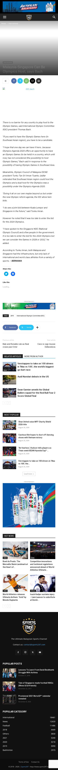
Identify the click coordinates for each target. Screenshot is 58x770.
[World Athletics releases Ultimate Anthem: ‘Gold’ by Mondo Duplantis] (15, 583)
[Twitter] (20, 81)
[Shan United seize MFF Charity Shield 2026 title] (9, 425)
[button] (4, 17)
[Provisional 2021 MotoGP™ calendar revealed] (9, 699)
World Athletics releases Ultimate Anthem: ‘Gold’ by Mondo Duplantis (14, 597)
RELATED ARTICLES (12, 356)
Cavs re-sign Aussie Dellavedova (46, 345)
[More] (37, 327)
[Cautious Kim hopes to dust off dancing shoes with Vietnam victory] (9, 438)
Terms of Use (24, 762)
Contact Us (35, 762)
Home (3, 23)
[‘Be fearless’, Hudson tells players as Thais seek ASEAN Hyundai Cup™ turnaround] (9, 451)
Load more (28, 474)
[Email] (32, 81)
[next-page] (8, 403)
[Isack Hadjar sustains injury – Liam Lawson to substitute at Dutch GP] (42, 583)
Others (33, 591)
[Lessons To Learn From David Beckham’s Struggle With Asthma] (9, 673)
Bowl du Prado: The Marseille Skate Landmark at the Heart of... (15, 564)
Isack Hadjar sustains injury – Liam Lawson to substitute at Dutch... (42, 597)
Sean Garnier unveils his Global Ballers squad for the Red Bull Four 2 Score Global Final (36, 392)
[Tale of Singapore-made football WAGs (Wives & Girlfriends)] (9, 686)
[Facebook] (14, 81)
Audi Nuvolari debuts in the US (33, 376)
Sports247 (25, 767)
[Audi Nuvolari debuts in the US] (9, 379)
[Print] (38, 81)
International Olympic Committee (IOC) (30, 316)
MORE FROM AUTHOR (33, 356)
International (13, 23)
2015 (12, 316)
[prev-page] (4, 403)
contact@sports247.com (34, 644)
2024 (5, 370)
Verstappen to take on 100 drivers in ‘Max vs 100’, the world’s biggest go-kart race (36, 366)
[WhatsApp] (26, 81)
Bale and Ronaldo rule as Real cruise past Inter (16, 345)
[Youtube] (40, 652)
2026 (5, 383)
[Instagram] (25, 652)
